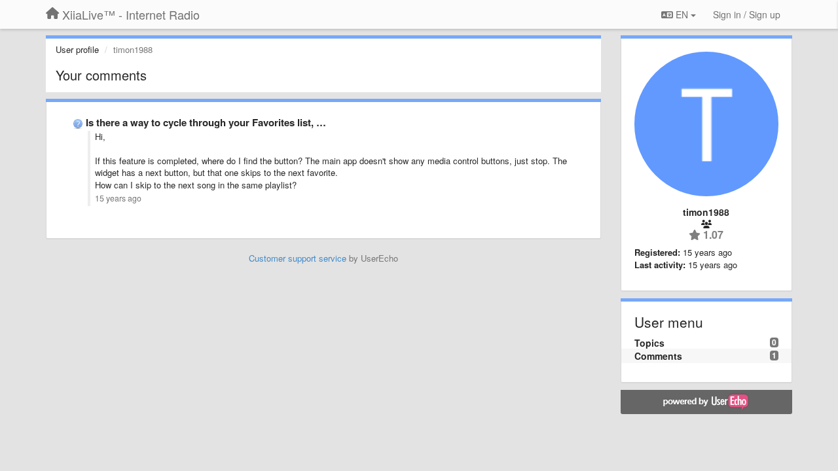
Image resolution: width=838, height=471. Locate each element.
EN (682, 14)
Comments (658, 355)
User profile (77, 49)
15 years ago (118, 198)
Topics (649, 342)
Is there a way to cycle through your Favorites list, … (206, 122)
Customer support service (297, 258)
